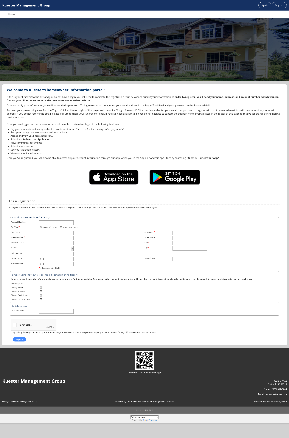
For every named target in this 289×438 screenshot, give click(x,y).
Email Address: (17, 311)
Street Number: (17, 237)
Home (11, 14)
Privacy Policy (280, 401)
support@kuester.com (276, 394)
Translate (153, 420)
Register (279, 5)
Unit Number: (16, 253)
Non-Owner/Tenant (71, 227)
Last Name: (149, 232)
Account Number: (18, 222)
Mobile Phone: (17, 263)
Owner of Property (50, 227)
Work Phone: (149, 258)
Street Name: (149, 237)
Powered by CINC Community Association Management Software (144, 401)
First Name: (16, 232)
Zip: (146, 247)
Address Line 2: (17, 242)
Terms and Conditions (264, 401)
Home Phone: (17, 258)
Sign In (264, 5)
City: (146, 242)
